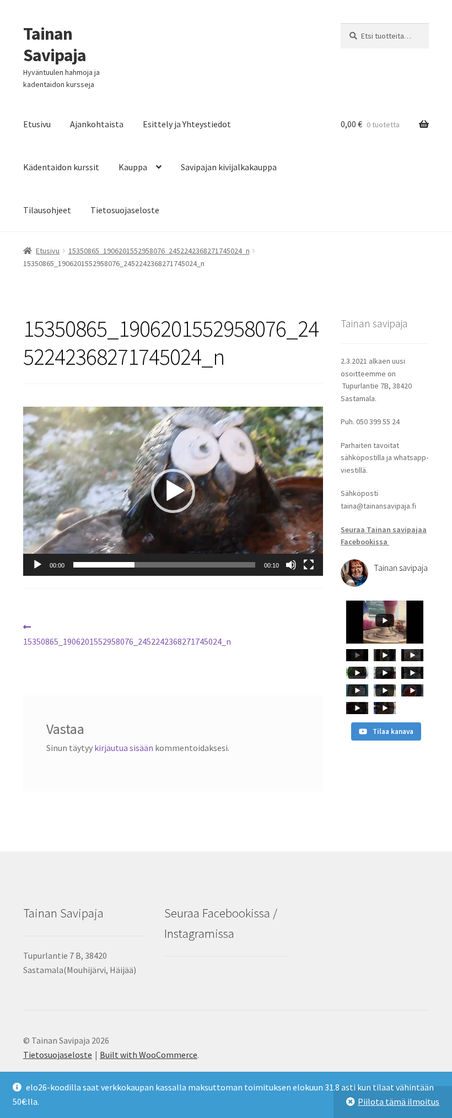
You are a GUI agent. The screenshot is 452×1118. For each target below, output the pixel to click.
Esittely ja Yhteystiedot (187, 123)
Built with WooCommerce (148, 1054)
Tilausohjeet (47, 209)
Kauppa (133, 166)
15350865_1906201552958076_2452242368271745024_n (159, 251)
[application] (173, 491)
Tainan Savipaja (54, 44)
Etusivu (37, 123)
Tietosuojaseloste (124, 209)
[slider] (164, 565)
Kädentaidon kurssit (61, 166)
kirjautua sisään (123, 747)
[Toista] (37, 564)
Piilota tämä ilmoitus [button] (398, 1101)
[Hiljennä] (291, 564)
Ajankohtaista (96, 123)
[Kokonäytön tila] (308, 564)
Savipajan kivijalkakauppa (229, 166)
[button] (173, 491)
